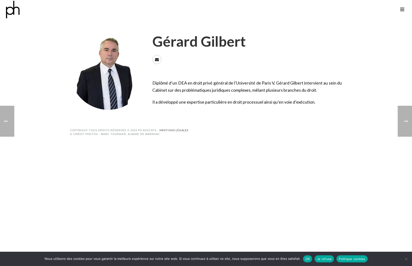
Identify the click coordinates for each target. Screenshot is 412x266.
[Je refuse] (406, 258)
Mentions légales (174, 130)
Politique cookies (352, 259)
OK (307, 259)
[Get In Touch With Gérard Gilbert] (156, 59)
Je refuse (324, 259)
